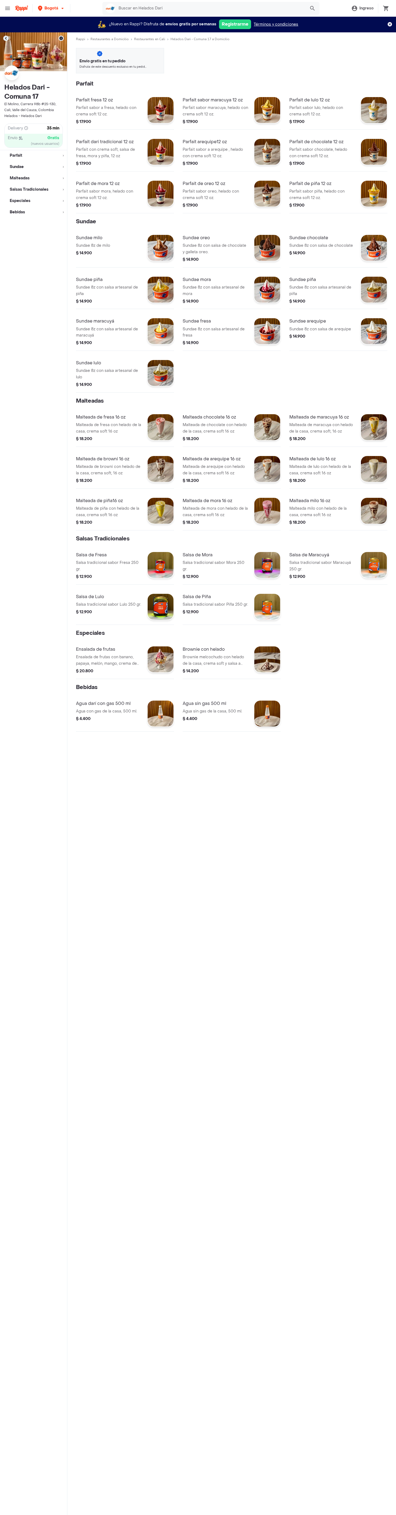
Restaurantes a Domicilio (110, 39)
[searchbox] (210, 8)
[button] (51, 8)
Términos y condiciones (276, 24)
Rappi (80, 39)
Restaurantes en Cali (149, 39)
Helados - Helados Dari (23, 116)
